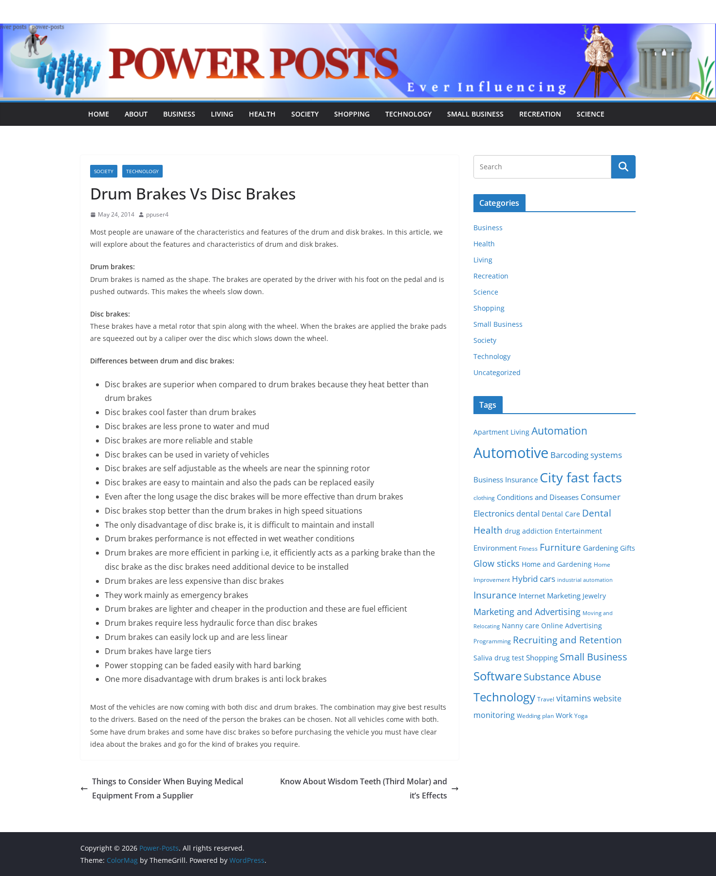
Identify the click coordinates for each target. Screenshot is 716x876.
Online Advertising (571, 625)
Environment (495, 547)
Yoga (581, 716)
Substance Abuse (562, 676)
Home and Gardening (557, 564)
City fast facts (581, 477)
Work (564, 715)
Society (305, 114)
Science (590, 114)
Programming (492, 641)
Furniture (560, 547)
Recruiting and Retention (567, 640)
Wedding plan (535, 716)
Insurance (495, 594)
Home (98, 114)
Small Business (475, 114)
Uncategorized (497, 372)
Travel (545, 699)
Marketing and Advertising (527, 611)
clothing (484, 498)
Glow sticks (496, 563)
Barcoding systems (586, 454)
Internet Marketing (550, 595)
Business (179, 114)
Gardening (600, 547)
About (136, 114)
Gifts (627, 548)
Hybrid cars (533, 578)
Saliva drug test (498, 658)
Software (497, 676)
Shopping (352, 114)
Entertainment (578, 531)
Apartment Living (501, 432)
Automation (559, 430)
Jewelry (594, 596)
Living (222, 114)
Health (262, 114)
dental (528, 513)
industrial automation (585, 580)
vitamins (573, 698)
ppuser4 (157, 214)
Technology (408, 114)
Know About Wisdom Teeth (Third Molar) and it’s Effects (363, 788)
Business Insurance (505, 479)
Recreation (540, 114)
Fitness (528, 548)
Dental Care (561, 514)
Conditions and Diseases (538, 497)
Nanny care (520, 625)
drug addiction (529, 531)
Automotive (510, 452)
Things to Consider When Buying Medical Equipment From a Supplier (167, 788)
